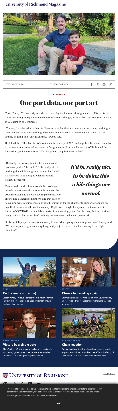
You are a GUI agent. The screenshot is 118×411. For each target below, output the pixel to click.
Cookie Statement (48, 395)
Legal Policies (109, 374)
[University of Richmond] (35, 375)
